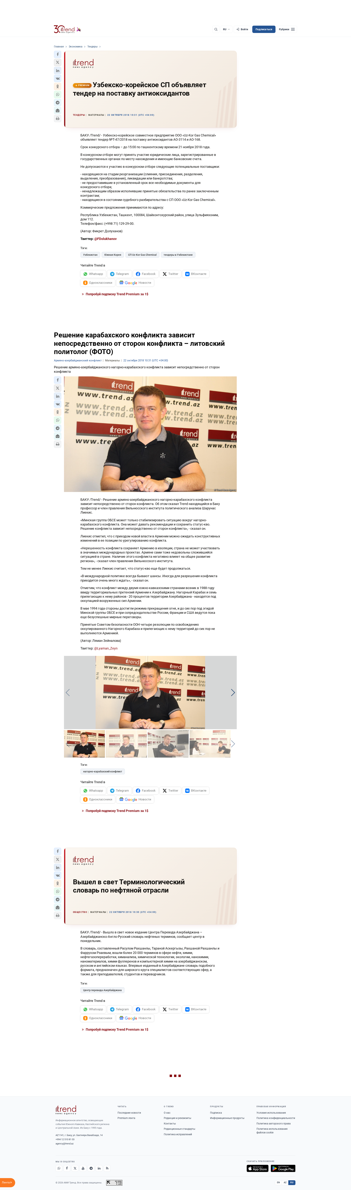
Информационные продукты (227, 1118)
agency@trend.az (64, 1143)
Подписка (216, 1112)
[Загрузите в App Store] (258, 1168)
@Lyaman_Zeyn (106, 648)
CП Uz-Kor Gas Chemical (142, 254)
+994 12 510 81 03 (65, 1139)
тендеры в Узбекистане (178, 254)
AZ (285, 1182)
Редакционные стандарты (179, 1128)
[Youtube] (83, 1168)
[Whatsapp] (59, 1168)
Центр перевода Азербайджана (102, 990)
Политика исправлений (178, 1134)
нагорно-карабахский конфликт (102, 771)
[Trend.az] (67, 29)
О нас (167, 1112)
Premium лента (126, 1118)
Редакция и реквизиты (177, 1118)
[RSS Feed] (107, 1168)
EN (278, 1182)
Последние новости (129, 1112)
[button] (57, 54)
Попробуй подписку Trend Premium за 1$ (116, 294)
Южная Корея (112, 254)
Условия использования (271, 1112)
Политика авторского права (273, 1123)
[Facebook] (67, 1168)
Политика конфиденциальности (275, 1118)
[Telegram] (91, 1168)
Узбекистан (90, 254)
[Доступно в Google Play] (283, 1168)
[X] (75, 1168)
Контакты (170, 1123)
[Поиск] (216, 29)
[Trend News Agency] (66, 1110)
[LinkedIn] (99, 1168)
